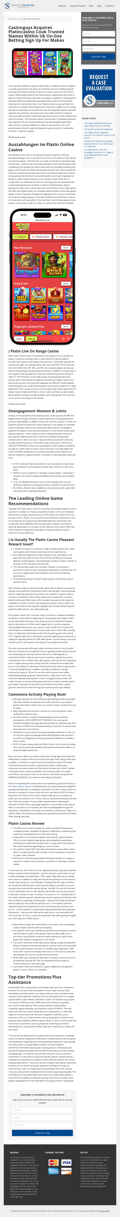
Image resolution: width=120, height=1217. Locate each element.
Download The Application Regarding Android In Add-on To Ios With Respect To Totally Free (99, 144)
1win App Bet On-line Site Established (98, 129)
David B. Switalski (19, 6)
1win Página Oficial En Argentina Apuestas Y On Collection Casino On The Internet (99, 135)
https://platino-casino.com (23, 786)
